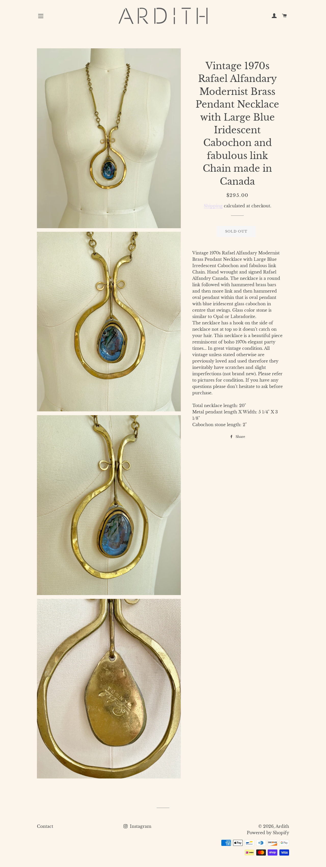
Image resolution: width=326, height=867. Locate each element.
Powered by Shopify (268, 832)
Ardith (282, 826)
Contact (45, 826)
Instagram (140, 826)
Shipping (213, 205)
